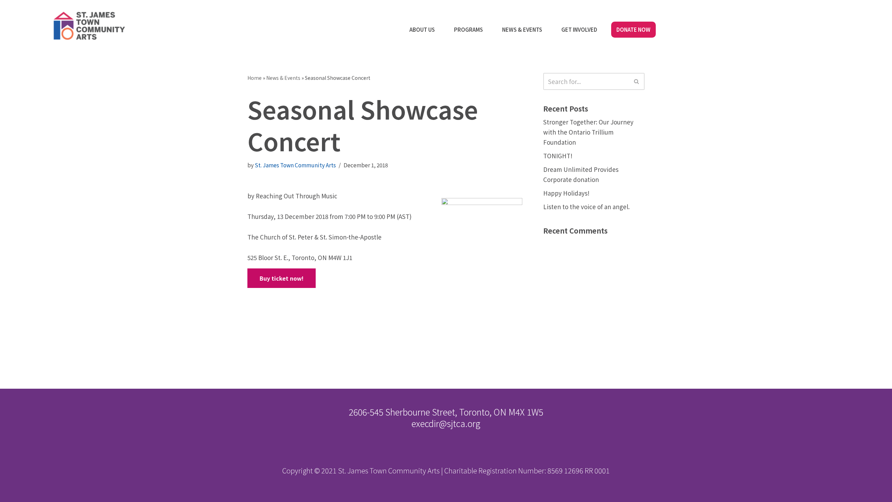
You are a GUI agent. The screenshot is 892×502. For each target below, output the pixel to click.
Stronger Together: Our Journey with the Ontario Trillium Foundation (588, 131)
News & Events (522, 29)
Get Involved (579, 29)
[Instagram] (873, 17)
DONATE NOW (633, 29)
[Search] (637, 81)
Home (254, 77)
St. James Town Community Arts (295, 165)
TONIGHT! (557, 155)
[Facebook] (850, 17)
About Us (422, 29)
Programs (468, 29)
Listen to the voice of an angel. (586, 206)
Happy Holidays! (566, 193)
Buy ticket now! (281, 278)
